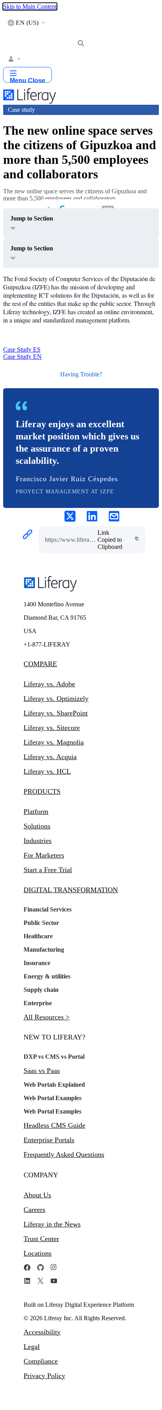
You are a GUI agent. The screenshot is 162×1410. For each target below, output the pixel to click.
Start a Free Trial (48, 870)
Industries (38, 841)
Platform (36, 811)
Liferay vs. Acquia (50, 757)
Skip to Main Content (30, 6)
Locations (38, 1253)
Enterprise (38, 1003)
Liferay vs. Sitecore (52, 728)
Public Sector (41, 922)
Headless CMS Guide (54, 1125)
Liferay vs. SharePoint (56, 713)
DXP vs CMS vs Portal (54, 1056)
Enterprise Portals (49, 1140)
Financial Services (48, 909)
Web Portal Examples (52, 1098)
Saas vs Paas (42, 1071)
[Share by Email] (114, 517)
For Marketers (44, 855)
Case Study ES (21, 349)
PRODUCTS (42, 791)
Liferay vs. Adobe (49, 684)
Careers (34, 1210)
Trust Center (41, 1239)
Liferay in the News (52, 1224)
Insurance (37, 963)
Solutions (37, 826)
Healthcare (38, 936)
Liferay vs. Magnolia (54, 742)
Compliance (41, 1361)
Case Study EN (22, 356)
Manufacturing (44, 949)
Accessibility (42, 1332)
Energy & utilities (47, 976)
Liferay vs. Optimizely (56, 698)
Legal (32, 1347)
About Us (37, 1195)
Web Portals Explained (54, 1084)
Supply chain (41, 989)
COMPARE (40, 664)
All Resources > (47, 1017)
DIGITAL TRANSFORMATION (71, 890)
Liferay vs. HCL (47, 771)
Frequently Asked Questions (64, 1154)
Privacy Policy (44, 1376)
